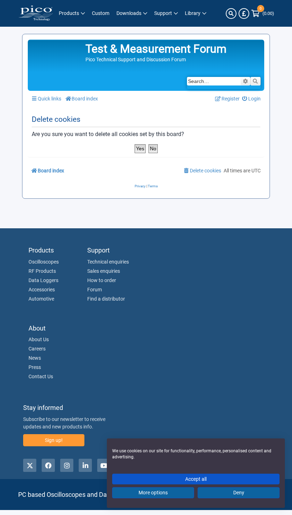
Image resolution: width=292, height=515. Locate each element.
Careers (37, 349)
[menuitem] (251, 98)
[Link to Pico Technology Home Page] (35, 13)
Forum (94, 289)
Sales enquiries (103, 271)
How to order (101, 280)
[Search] (231, 13)
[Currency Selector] (244, 13)
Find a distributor (106, 299)
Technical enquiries (108, 262)
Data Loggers (43, 280)
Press (34, 367)
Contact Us (40, 376)
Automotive (41, 299)
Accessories (41, 289)
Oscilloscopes (43, 262)
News (34, 358)
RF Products (42, 271)
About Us (38, 339)
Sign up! (54, 440)
